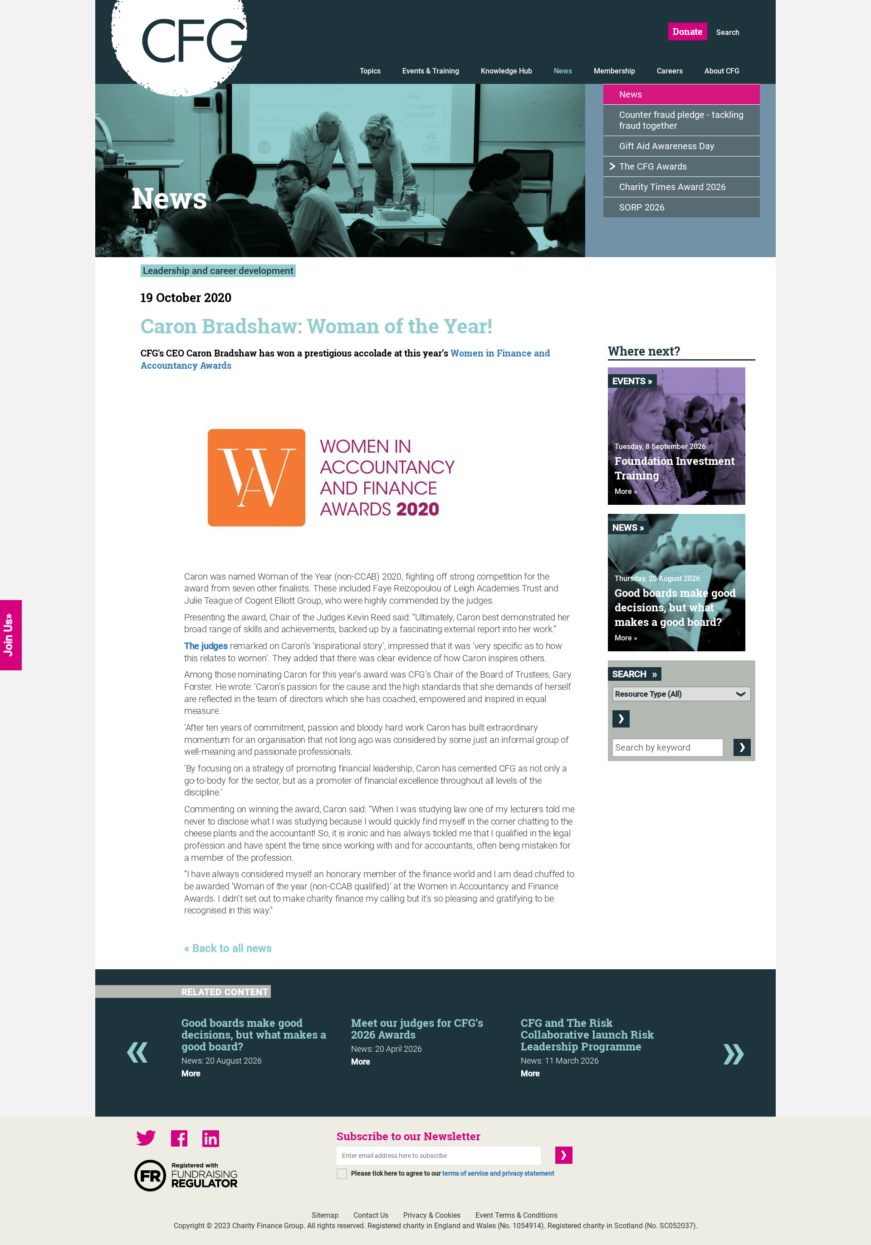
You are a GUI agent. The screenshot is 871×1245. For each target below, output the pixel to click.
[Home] (179, 50)
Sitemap (325, 1215)
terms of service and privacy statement (498, 1173)
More (191, 1073)
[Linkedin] (210, 1139)
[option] (266, 1045)
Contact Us (370, 1215)
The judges (206, 645)
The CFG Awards (653, 166)
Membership (614, 71)
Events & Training (430, 71)
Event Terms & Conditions (516, 1215)
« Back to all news (228, 948)
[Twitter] (146, 1139)
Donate (688, 31)
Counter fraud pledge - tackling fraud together (681, 120)
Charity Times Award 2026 (672, 186)
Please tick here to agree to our (452, 1173)
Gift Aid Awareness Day (666, 146)
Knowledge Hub (506, 71)
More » (626, 491)
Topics (370, 71)
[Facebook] (179, 1139)
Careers (670, 71)
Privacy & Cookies (431, 1215)
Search (727, 32)
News (563, 71)
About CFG (722, 71)
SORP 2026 (642, 207)
